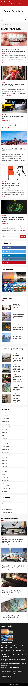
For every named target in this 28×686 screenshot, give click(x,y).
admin (3, 53)
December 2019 (6, 488)
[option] (14, 282)
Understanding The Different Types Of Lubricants (14, 138)
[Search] (26, 19)
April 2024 (4, 466)
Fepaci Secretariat (14, 11)
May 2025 (4, 438)
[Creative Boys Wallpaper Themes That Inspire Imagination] (6, 387)
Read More (8, 95)
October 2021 (5, 480)
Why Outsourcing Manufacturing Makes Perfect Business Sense (6, 378)
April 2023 (4, 471)
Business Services (6, 501)
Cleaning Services (6, 504)
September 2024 (6, 455)
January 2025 (5, 449)
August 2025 (5, 429)
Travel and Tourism (9, 282)
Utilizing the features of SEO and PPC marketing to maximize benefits (6, 326)
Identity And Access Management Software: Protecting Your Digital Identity (14, 207)
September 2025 (6, 427)
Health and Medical (7, 509)
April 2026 (4, 412)
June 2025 (4, 435)
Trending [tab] (20, 349)
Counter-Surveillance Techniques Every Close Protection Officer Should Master (6, 357)
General (4, 47)
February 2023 (5, 477)
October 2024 (5, 452)
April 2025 (4, 441)
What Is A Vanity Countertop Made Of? (14, 106)
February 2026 (5, 418)
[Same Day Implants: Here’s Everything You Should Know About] (14, 39)
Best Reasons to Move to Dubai (6, 337)
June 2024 (4, 463)
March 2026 (5, 415)
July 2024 (4, 460)
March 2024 (5, 469)
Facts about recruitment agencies (6, 305)
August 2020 (5, 483)
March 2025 (5, 443)
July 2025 (4, 432)
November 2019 (6, 491)
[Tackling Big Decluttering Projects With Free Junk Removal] (6, 368)
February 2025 (5, 446)
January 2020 (5, 485)
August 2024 (5, 457)
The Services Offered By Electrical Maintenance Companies (6, 398)
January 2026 (5, 421)
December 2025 (6, 424)
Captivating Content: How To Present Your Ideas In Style (14, 173)
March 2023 (5, 474)
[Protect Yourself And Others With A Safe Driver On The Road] (14, 73)
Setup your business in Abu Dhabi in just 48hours (6, 316)
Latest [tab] (5, 349)
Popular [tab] (12, 349)
